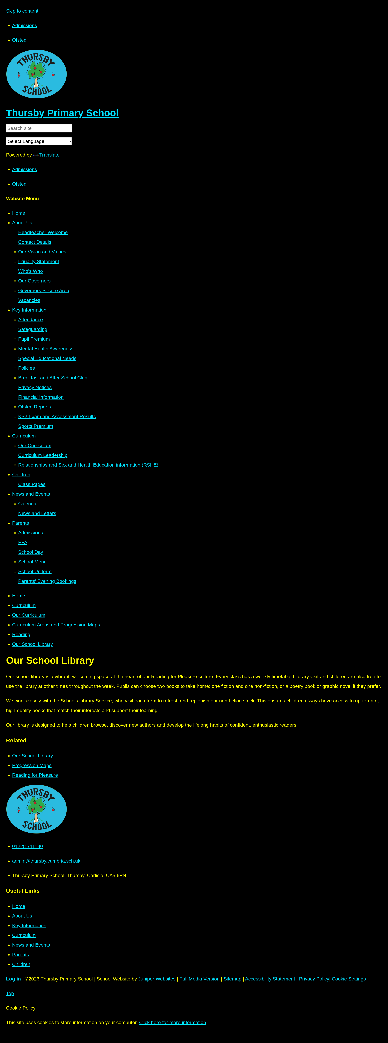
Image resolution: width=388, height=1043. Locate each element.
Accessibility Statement (270, 979)
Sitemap (232, 979)
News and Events (31, 945)
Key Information (29, 925)
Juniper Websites (157, 979)
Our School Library (32, 644)
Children (21, 964)
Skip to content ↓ (24, 11)
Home (18, 595)
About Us (22, 916)
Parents (20, 954)
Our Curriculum (28, 615)
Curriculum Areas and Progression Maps (56, 624)
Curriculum (24, 605)
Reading (21, 634)
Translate (49, 155)
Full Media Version (199, 979)
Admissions (24, 25)
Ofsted (19, 40)
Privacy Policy (314, 979)
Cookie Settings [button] (349, 979)
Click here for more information (172, 1022)
